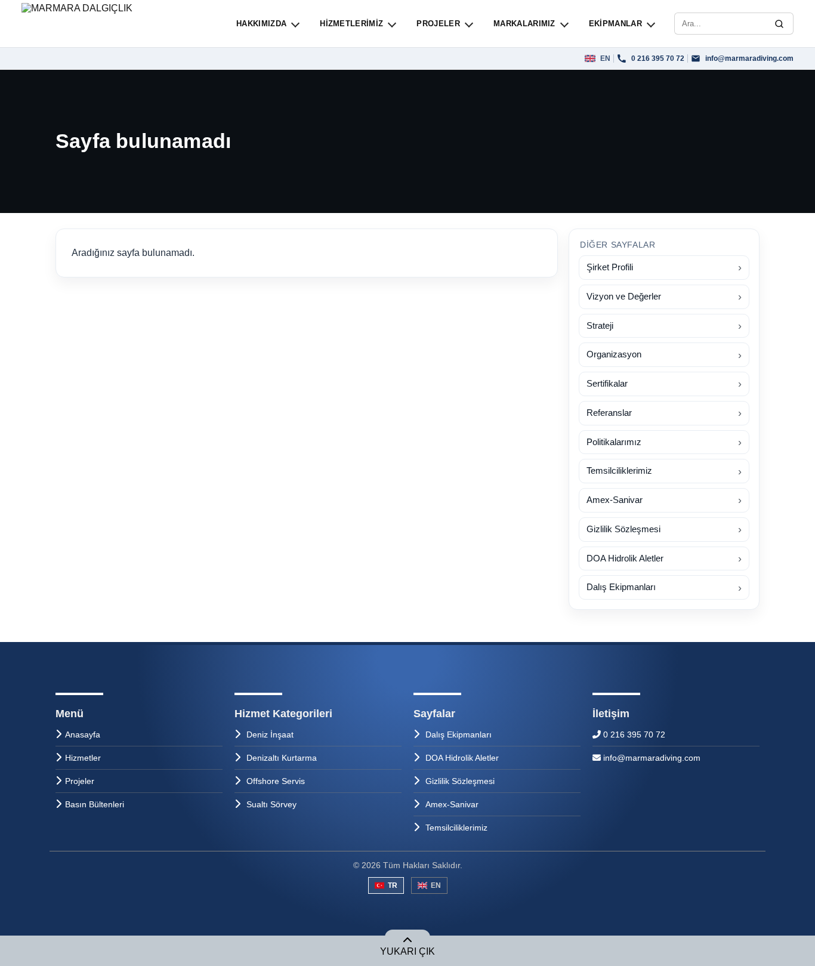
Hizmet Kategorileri (283, 714)
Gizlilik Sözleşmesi (460, 781)
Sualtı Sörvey (271, 804)
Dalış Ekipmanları (458, 734)
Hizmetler (83, 758)
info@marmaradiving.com (650, 758)
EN (436, 885)
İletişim (610, 714)
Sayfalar (434, 714)
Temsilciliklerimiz (456, 827)
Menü (69, 714)
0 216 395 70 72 (633, 734)
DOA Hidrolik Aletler (462, 758)
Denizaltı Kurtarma (281, 758)
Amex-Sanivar (451, 804)
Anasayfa (82, 734)
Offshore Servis (275, 781)
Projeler (79, 781)
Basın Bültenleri (94, 804)
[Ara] (779, 23)
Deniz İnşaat (270, 734)
